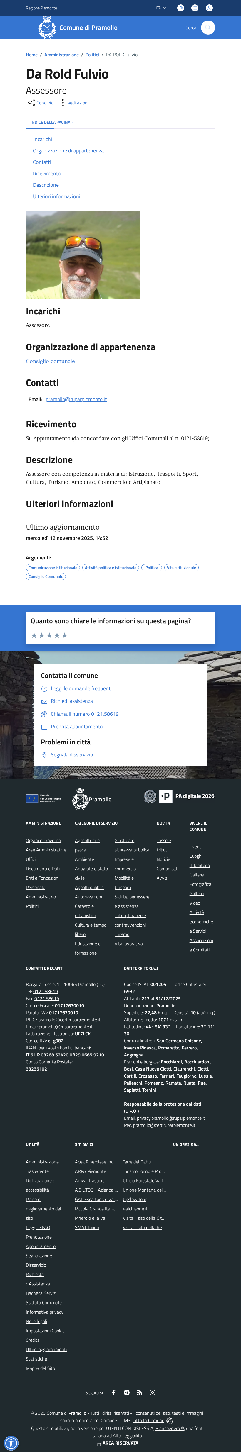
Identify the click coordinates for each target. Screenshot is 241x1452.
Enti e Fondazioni (42, 877)
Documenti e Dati (43, 868)
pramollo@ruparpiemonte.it (76, 399)
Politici (92, 54)
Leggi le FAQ (38, 1227)
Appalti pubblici (89, 887)
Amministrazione (61, 54)
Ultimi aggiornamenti (46, 1349)
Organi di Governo (43, 840)
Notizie (163, 859)
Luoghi (196, 855)
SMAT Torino (87, 1227)
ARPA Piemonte (90, 1171)
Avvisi (162, 877)
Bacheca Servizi (41, 1293)
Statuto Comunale (44, 1302)
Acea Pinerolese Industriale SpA (106, 1161)
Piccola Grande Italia (95, 1208)
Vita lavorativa (129, 943)
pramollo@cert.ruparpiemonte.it (69, 1019)
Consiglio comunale (50, 361)
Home (32, 54)
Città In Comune (148, 1420)
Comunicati (167, 868)
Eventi (196, 846)
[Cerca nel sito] (208, 28)
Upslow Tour (134, 1199)
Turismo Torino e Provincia (148, 1171)
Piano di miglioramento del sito (43, 1209)
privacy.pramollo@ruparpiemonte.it (171, 1118)
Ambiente (84, 859)
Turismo (122, 934)
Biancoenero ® (169, 1428)
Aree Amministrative (46, 849)
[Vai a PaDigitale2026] (179, 795)
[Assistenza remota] (170, 1420)
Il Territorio (200, 865)
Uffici (31, 859)
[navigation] (11, 26)
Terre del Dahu (137, 1161)
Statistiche (36, 1358)
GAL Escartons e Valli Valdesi (103, 1199)
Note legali (36, 1321)
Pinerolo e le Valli (91, 1218)
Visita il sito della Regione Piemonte (158, 1227)
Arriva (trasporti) (90, 1180)
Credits (32, 1340)
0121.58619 (45, 991)
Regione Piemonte (41, 8)
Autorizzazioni (88, 896)
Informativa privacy (44, 1311)
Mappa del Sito (40, 1368)
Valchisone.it (135, 1208)
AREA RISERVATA (120, 1442)
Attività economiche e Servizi (201, 921)
